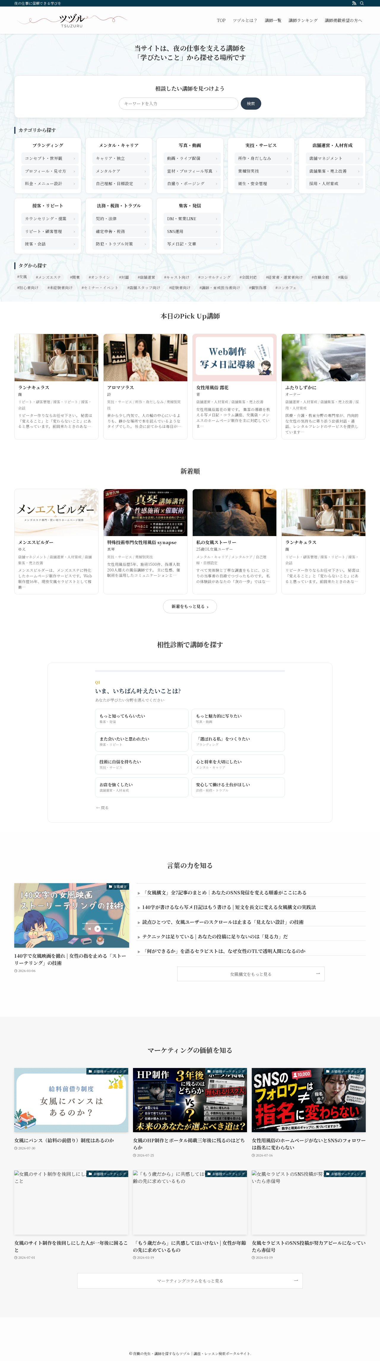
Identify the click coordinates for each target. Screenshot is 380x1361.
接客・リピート (47, 205)
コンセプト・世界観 (50, 158)
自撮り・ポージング (192, 183)
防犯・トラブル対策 (121, 243)
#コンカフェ (286, 287)
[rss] (354, 3)
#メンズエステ (48, 277)
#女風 (22, 276)
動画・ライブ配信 (192, 158)
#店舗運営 (146, 277)
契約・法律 (121, 218)
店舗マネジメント (334, 158)
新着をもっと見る (190, 606)
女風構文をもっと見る (251, 974)
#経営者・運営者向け (284, 277)
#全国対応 (248, 277)
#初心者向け (28, 287)
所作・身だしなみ (263, 158)
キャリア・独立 (121, 158)
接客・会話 (50, 243)
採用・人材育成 (334, 183)
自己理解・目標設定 (121, 183)
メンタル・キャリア (119, 145)
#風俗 (343, 277)
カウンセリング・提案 (50, 218)
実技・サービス (261, 145)
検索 (251, 103)
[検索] (362, 3)
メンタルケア (121, 171)
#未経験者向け (60, 287)
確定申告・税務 (121, 231)
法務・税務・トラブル (119, 205)
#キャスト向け (176, 277)
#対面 (124, 277)
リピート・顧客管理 (50, 231)
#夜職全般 (320, 277)
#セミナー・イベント (100, 287)
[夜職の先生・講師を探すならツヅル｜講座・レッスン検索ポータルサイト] (71, 20)
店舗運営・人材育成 (332, 145)
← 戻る (102, 807)
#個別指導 (258, 287)
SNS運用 (192, 231)
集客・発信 (190, 205)
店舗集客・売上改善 (334, 171)
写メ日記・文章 (192, 243)
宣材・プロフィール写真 (192, 171)
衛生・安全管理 (263, 183)
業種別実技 (263, 171)
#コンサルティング (214, 277)
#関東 (75, 277)
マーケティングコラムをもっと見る (190, 1280)
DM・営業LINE (192, 218)
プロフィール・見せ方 (50, 171)
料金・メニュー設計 (50, 183)
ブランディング (47, 145)
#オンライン (99, 277)
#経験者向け (180, 287)
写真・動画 (190, 145)
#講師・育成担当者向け (220, 287)
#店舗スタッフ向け (143, 287)
